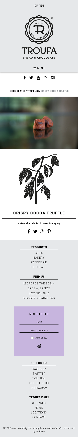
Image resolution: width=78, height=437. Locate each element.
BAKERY (39, 257)
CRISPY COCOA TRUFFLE (55, 91)
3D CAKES (39, 403)
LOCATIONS (39, 412)
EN (42, 5)
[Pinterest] (49, 232)
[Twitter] (31, 78)
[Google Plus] (46, 78)
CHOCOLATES (17, 91)
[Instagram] (53, 78)
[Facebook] (24, 78)
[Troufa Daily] (39, 37)
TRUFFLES (33, 91)
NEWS (39, 407)
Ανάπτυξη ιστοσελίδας (63, 428)
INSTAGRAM (39, 387)
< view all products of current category (39, 223)
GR (36, 5)
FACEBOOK (39, 368)
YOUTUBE (39, 378)
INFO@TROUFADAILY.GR (39, 298)
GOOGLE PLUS (39, 383)
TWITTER (39, 373)
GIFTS (39, 252)
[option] (39, 123)
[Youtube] (38, 78)
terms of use (41, 337)
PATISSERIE (39, 262)
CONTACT (39, 417)
